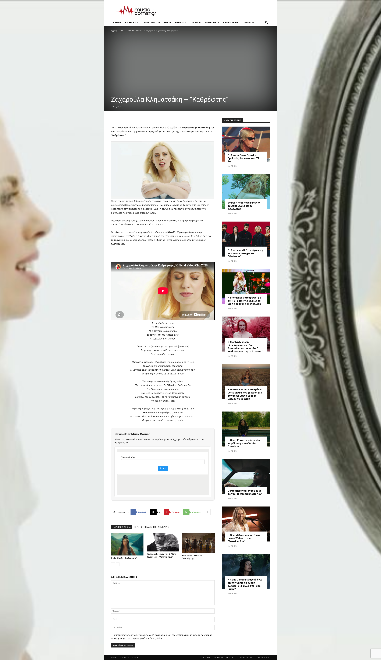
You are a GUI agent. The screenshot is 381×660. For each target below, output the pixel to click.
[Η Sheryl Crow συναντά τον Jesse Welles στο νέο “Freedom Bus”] (246, 524)
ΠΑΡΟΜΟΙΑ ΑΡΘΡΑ (122, 527)
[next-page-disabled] (118, 564)
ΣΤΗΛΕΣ (194, 22)
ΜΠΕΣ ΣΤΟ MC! (246, 657)
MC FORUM (219, 657)
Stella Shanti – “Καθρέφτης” (124, 558)
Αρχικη (117, 22)
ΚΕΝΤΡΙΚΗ (207, 657)
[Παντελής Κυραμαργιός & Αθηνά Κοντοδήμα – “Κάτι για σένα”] (163, 542)
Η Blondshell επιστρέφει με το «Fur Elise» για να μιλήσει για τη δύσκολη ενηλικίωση (244, 300)
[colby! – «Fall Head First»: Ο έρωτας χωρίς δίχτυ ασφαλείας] (246, 191)
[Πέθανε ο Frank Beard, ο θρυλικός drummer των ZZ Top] (246, 144)
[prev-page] (113, 564)
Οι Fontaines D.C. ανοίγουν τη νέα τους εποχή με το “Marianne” (245, 253)
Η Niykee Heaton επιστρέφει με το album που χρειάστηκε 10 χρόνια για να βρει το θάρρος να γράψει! (245, 394)
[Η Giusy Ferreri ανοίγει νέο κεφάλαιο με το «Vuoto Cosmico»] (246, 429)
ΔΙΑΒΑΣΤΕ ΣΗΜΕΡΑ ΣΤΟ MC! (131, 30)
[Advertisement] (216, 11)
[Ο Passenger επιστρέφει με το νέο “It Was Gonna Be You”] (246, 476)
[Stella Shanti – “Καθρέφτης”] (127, 544)
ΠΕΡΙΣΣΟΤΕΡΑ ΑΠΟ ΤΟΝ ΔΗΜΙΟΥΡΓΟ (151, 527)
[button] (266, 22)
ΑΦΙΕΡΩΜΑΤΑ (212, 22)
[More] (207, 512)
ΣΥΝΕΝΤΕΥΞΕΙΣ (149, 22)
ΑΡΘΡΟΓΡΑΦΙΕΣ (231, 22)
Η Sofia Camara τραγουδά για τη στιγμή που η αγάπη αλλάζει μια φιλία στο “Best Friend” (245, 584)
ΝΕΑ (166, 22)
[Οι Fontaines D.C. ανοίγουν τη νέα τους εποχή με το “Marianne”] (246, 239)
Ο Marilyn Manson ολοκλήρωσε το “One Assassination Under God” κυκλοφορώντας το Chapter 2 (246, 346)
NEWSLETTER (232, 657)
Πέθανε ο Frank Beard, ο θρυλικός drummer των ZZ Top (244, 158)
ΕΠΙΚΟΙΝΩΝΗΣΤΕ (263, 657)
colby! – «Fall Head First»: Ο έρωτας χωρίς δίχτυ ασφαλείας (244, 205)
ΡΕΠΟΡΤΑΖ (130, 22)
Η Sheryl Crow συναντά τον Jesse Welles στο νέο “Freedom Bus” (244, 538)
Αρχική (114, 30)
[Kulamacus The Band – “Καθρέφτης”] (198, 543)
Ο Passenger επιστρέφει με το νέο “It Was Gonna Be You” (245, 492)
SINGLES (179, 22)
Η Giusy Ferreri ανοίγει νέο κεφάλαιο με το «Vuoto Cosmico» (244, 443)
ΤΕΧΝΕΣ (247, 22)
